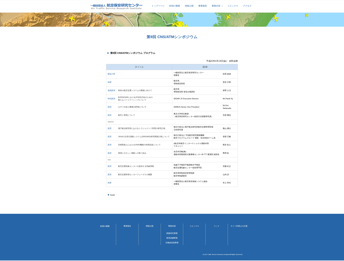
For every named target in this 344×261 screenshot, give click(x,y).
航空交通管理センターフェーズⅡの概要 (135, 175)
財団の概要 (174, 6)
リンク (216, 226)
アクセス (247, 6)
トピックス (232, 6)
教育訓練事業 (172, 238)
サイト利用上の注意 (239, 226)
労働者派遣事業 (172, 243)
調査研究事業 (172, 233)
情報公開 (189, 6)
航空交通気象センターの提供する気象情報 (136, 166)
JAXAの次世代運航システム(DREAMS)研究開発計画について (144, 137)
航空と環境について (126, 115)
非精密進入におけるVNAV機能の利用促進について (139, 145)
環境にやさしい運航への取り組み (132, 153)
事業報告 (202, 6)
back (112, 195)
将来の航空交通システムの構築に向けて (135, 90)
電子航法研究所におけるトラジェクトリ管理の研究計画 (141, 128)
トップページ (158, 6)
